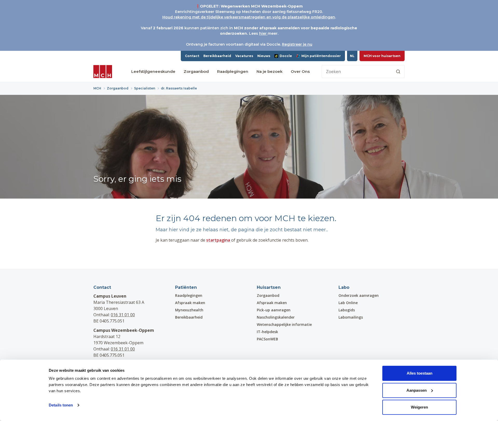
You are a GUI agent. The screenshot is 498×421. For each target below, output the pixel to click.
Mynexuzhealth (189, 309)
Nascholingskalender (276, 317)
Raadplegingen (232, 71)
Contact (192, 56)
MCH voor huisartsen (382, 56)
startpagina (218, 240)
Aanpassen (416, 390)
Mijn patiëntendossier (321, 56)
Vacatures (244, 56)
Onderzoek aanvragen (358, 295)
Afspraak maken (190, 302)
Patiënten (186, 287)
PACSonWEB (267, 338)
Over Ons (300, 71)
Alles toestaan (419, 373)
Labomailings (350, 317)
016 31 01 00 (123, 315)
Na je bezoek (269, 71)
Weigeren (419, 407)
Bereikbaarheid (217, 56)
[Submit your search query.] (398, 71)
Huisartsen (269, 287)
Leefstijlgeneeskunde (153, 71)
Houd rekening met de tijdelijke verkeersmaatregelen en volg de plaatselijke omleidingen (248, 17)
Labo (343, 287)
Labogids (346, 309)
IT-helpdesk (267, 331)
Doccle (286, 56)
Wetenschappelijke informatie (284, 324)
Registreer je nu (297, 44)
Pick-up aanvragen (273, 309)
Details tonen (61, 405)
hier (263, 33)
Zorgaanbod (196, 71)
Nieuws (263, 56)
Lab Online (348, 302)
